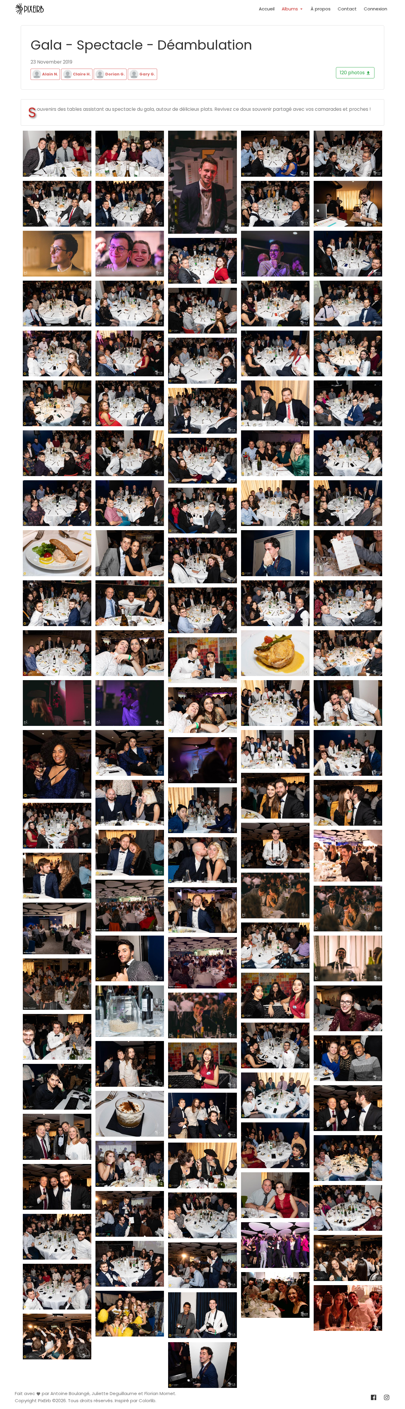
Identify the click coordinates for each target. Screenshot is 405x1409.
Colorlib (147, 1401)
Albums (290, 9)
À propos (321, 9)
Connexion (375, 9)
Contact (347, 9)
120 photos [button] (353, 72)
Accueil (267, 9)
